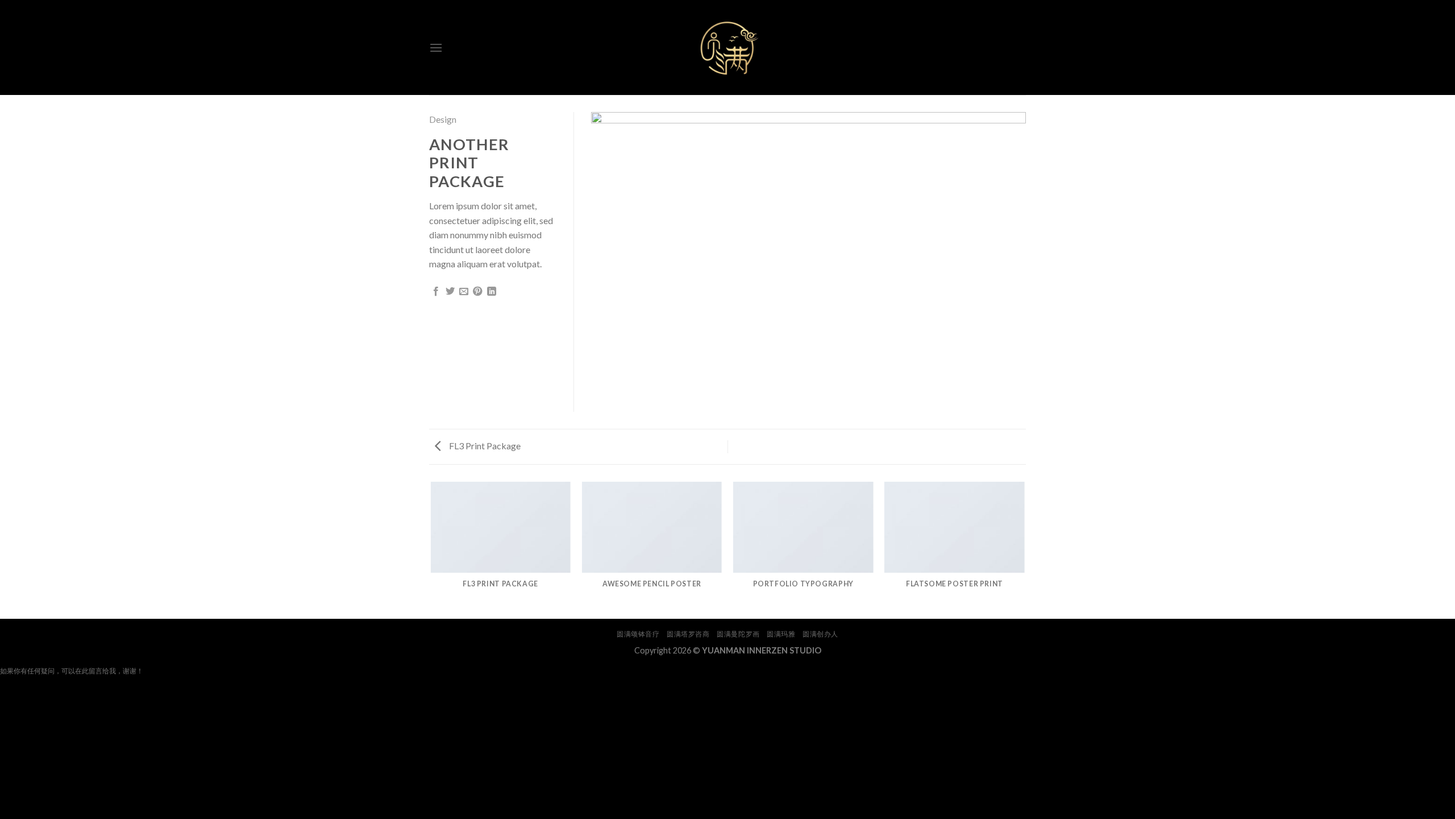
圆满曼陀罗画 (738, 634)
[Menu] (436, 47)
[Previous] (431, 549)
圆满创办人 (820, 634)
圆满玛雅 (781, 634)
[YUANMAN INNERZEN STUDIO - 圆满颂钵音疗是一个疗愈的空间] (727, 48)
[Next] (1024, 549)
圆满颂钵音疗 (638, 634)
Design (442, 119)
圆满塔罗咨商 (688, 634)
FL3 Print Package (484, 445)
